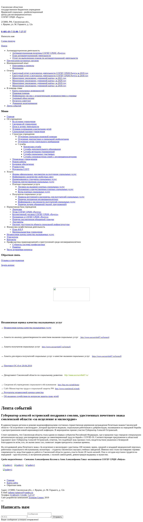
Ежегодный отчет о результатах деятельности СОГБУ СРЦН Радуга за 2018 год (50, 75)
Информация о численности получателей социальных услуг (46, 202)
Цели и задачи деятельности (25, 126)
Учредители (12, 237)
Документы (17, 222)
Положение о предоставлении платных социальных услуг (45, 189)
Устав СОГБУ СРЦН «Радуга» (26, 212)
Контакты (11, 239)
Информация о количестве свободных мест (32, 177)
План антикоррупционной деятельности (31, 55)
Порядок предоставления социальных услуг (33, 182)
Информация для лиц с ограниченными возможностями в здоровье (44, 96)
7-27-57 (22, 31)
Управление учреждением (24, 159)
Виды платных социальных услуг (34, 192)
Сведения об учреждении (24, 124)
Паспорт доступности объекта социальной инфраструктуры (41, 224)
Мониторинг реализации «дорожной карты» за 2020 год (39, 80)
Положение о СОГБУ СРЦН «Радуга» (30, 217)
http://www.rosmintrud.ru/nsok (67, 389)
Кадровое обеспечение (23, 164)
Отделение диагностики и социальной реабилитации (43, 139)
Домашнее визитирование (24, 103)
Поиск (4, 46)
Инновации (17, 68)
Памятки (16, 247)
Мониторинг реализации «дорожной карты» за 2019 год (39, 83)
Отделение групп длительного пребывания (38, 141)
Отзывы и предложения (12, 260)
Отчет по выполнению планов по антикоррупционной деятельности (45, 58)
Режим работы (19, 161)
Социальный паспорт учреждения (28, 131)
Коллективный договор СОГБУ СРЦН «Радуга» (35, 214)
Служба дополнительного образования (42, 149)
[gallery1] (7, 464)
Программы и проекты (23, 65)
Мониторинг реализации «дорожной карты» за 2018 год (39, 85)
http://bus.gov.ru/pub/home (68, 385)
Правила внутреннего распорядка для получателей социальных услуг (51, 197)
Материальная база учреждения (27, 232)
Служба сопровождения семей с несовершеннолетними (50, 156)
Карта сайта (12, 483)
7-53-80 (9, 31)
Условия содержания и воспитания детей (31, 129)
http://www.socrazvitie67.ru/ (76, 375)
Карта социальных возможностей (28, 91)
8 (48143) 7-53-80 (18, 495)
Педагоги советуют (21, 101)
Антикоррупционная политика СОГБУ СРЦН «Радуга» (38, 53)
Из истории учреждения (23, 121)
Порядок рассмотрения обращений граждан (33, 219)
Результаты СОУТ (20, 169)
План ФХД (17, 229)
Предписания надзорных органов (23, 60)
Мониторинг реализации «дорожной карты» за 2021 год (39, 78)
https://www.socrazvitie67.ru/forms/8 (106, 356)
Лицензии (17, 209)
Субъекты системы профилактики (28, 244)
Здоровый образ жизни (23, 98)
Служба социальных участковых (39, 154)
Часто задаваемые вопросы (19, 249)
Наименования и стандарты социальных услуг (34, 179)
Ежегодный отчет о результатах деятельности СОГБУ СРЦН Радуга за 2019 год (50, 73)
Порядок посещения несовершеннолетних (38, 199)
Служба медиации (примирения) (39, 151)
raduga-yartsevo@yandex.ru (20, 492)
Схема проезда (8, 41)
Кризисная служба (32, 146)
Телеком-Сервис (36, 497)
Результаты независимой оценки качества (23, 392)
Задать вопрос (8, 265)
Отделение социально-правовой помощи (37, 136)
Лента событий (14, 106)
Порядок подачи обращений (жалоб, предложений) (42, 204)
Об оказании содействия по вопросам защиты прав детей (31, 396)
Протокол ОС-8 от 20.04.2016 (18, 365)
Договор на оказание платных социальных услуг (41, 187)
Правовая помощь (20, 93)
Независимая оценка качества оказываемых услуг (30, 234)
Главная (10, 116)
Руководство (18, 166)
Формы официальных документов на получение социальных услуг (44, 174)
